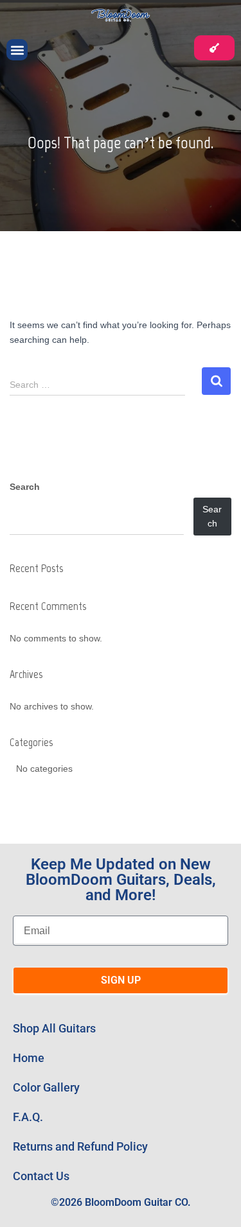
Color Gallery (46, 1087)
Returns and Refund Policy (80, 1146)
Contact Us (41, 1176)
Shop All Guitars (54, 1028)
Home (28, 1058)
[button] (17, 49)
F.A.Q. (28, 1117)
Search (25, 487)
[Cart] (214, 47)
